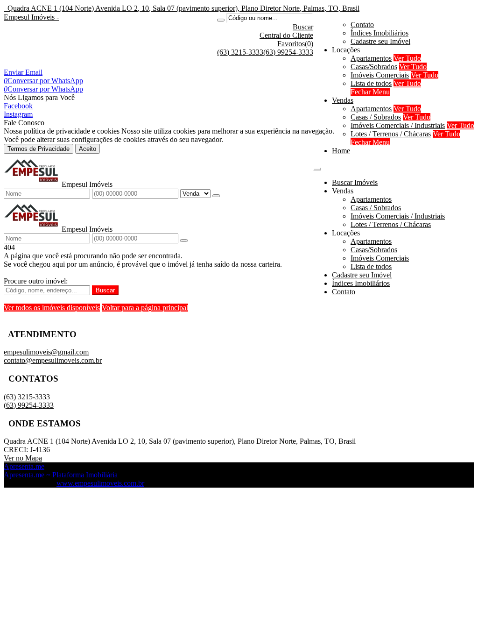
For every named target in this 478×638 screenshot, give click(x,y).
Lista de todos (371, 83)
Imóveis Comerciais (380, 75)
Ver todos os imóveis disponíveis (52, 308)
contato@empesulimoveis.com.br (53, 360)
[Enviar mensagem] (216, 195)
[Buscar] (221, 20)
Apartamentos (371, 58)
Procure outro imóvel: (36, 281)
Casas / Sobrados (376, 117)
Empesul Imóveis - (31, 17)
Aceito (87, 148)
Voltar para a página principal (145, 308)
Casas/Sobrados (374, 67)
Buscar (105, 290)
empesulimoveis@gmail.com (46, 352)
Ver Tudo (407, 58)
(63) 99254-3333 (288, 52)
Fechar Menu (370, 92)
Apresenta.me (24, 466)
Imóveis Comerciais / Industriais (398, 125)
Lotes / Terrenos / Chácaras (391, 134)
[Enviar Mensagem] (184, 240)
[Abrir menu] (317, 166)
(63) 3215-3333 (240, 52)
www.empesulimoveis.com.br (100, 483)
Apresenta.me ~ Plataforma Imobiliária (61, 475)
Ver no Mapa (23, 458)
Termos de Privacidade (38, 148)
